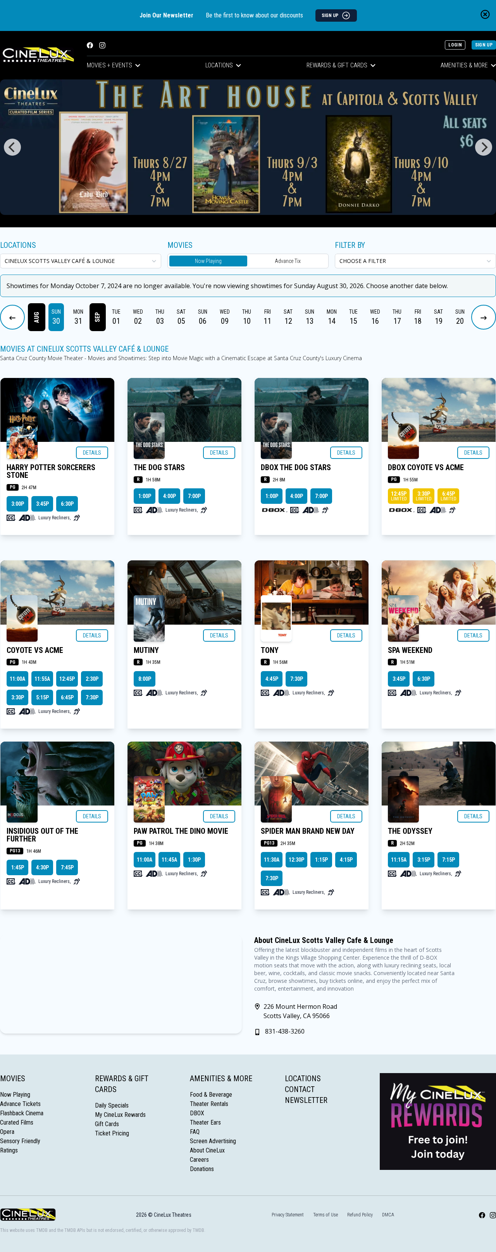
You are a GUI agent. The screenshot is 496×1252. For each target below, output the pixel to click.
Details (92, 453)
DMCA (388, 1215)
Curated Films (16, 1122)
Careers (199, 1159)
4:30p (42, 867)
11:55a (42, 679)
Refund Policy (360, 1215)
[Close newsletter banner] (485, 14)
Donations (202, 1169)
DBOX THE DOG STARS (296, 467)
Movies (12, 1078)
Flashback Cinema (21, 1113)
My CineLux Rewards (120, 1114)
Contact (300, 1089)
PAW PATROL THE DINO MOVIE (181, 831)
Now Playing (208, 261)
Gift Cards (107, 1124)
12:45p (399, 496)
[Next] (483, 147)
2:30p (92, 679)
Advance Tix (288, 261)
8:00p (144, 679)
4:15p (346, 860)
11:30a (271, 860)
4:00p (169, 496)
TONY (270, 650)
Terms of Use (325, 1215)
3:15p (423, 860)
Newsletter (306, 1100)
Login (455, 45)
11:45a (169, 860)
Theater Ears (205, 1122)
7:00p (194, 496)
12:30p (296, 860)
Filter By (350, 245)
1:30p (194, 860)
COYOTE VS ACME (35, 650)
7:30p (92, 697)
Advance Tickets (20, 1104)
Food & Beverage (211, 1094)
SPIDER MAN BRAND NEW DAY (308, 831)
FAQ (195, 1131)
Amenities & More (221, 1078)
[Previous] (12, 147)
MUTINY (146, 650)
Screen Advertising (213, 1141)
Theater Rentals (209, 1104)
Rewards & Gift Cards (337, 65)
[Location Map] (121, 984)
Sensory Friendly (20, 1141)
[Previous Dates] (12, 317)
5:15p (42, 697)
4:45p (271, 679)
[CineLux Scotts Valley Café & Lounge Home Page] (37, 55)
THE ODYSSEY (410, 831)
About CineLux (207, 1150)
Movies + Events (109, 65)
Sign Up (484, 45)
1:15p (321, 860)
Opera (7, 1131)
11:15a (398, 860)
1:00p (144, 496)
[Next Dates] (483, 317)
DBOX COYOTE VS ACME (426, 467)
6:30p (67, 504)
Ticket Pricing (112, 1133)
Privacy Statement (288, 1215)
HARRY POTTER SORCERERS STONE (51, 471)
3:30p (424, 496)
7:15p (448, 860)
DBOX (197, 1113)
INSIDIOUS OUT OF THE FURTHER (42, 834)
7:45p (67, 867)
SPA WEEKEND (410, 650)
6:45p (448, 496)
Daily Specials (112, 1105)
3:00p (17, 504)
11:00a (17, 679)
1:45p (17, 867)
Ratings (9, 1150)
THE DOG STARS (159, 467)
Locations (219, 65)
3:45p (42, 504)
